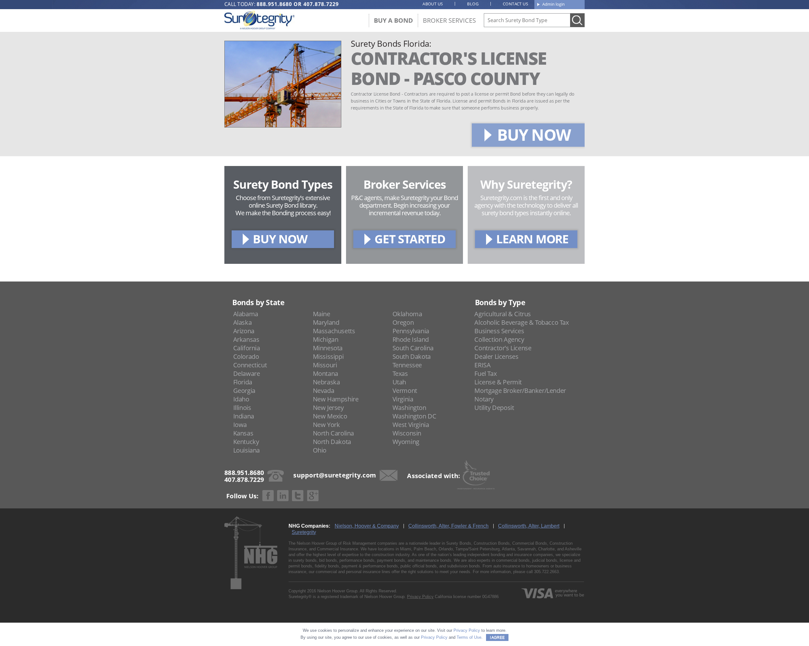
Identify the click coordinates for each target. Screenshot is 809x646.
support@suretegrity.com (334, 475)
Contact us (515, 4)
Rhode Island (410, 339)
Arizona (243, 331)
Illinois (242, 407)
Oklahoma (407, 314)
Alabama (245, 314)
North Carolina (333, 433)
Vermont (404, 390)
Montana (325, 373)
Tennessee (407, 365)
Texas (400, 373)
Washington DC (414, 416)
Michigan (325, 339)
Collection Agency (499, 339)
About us (433, 4)
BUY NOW (533, 134)
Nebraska (326, 382)
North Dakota (332, 441)
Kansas (243, 433)
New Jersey (328, 407)
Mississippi (328, 356)
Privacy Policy (420, 596)
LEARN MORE (532, 239)
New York (326, 424)
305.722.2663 (546, 571)
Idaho (241, 399)
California (246, 348)
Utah (399, 382)
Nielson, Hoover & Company (367, 526)
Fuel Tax (485, 373)
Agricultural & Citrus (502, 314)
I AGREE (497, 637)
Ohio (319, 450)
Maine (321, 314)
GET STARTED (409, 239)
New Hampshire (336, 399)
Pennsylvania (410, 331)
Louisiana (246, 450)
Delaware (246, 373)
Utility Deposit (494, 407)
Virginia (402, 399)
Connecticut (250, 365)
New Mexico (330, 416)
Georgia (244, 390)
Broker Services (449, 20)
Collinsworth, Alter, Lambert (528, 526)
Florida (242, 382)
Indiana (243, 416)
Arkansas (246, 339)
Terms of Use (469, 637)
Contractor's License (502, 348)
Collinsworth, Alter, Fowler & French (448, 526)
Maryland (326, 322)
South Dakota (411, 356)
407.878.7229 (321, 4)
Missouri (325, 365)
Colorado (246, 356)
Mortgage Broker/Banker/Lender (520, 390)
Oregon (403, 322)
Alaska (242, 322)
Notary (484, 399)
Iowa (240, 424)
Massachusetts (334, 331)
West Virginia (410, 424)
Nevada (323, 390)
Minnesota (328, 348)
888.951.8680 (274, 4)
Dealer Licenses (496, 356)
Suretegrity (304, 532)
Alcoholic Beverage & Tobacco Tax (521, 322)
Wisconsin (406, 433)
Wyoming (405, 441)
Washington (409, 407)
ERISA (482, 365)
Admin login (553, 4)
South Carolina (413, 348)
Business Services (499, 331)
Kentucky (246, 441)
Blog (472, 4)
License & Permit (498, 382)
